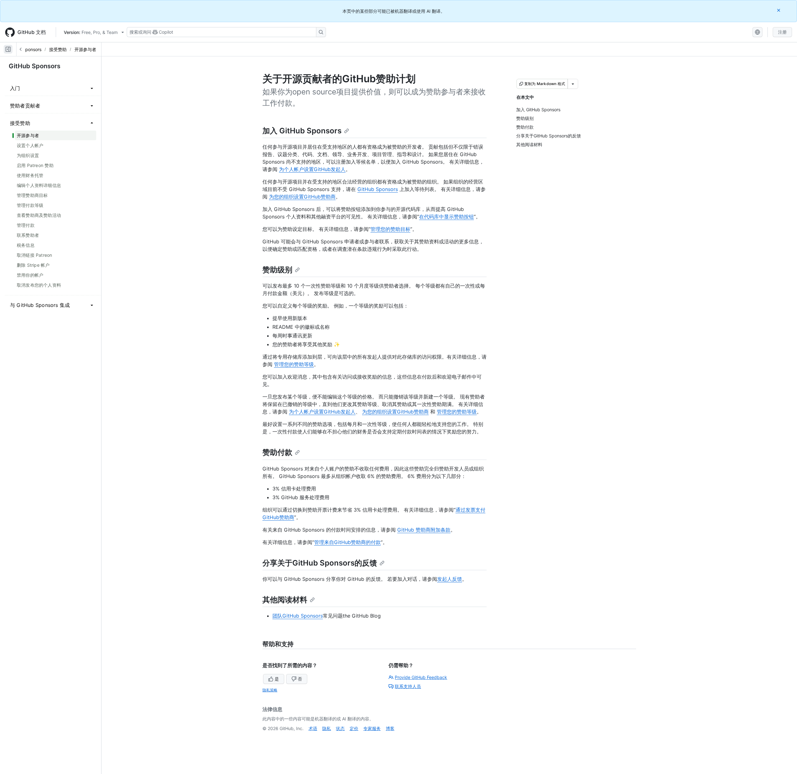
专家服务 (372, 728)
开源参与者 (85, 49)
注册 (782, 32)
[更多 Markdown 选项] (573, 84)
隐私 (326, 728)
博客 (390, 728)
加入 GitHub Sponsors (302, 130)
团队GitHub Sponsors (297, 616)
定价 (354, 728)
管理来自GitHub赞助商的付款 (347, 542)
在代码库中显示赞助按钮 (446, 216)
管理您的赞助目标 (390, 229)
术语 (313, 728)
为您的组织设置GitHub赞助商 (302, 197)
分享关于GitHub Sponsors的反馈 (319, 562)
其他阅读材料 (284, 599)
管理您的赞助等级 (294, 364)
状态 (340, 728)
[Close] (779, 10)
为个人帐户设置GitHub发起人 (312, 169)
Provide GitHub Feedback (421, 677)
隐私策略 (269, 690)
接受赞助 (58, 49)
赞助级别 (277, 269)
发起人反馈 (449, 579)
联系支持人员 (408, 686)
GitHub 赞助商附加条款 (423, 530)
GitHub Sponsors (34, 66)
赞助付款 (277, 452)
